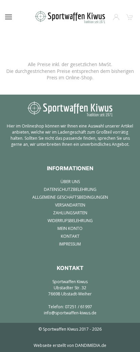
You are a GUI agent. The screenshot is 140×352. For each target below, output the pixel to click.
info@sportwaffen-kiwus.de (70, 313)
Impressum (70, 244)
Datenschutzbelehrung (70, 189)
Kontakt (70, 236)
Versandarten (70, 205)
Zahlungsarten (70, 213)
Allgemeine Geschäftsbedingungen (70, 197)
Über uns (70, 181)
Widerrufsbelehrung (70, 220)
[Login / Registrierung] (116, 17)
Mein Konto (70, 228)
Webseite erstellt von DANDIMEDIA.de (70, 345)
